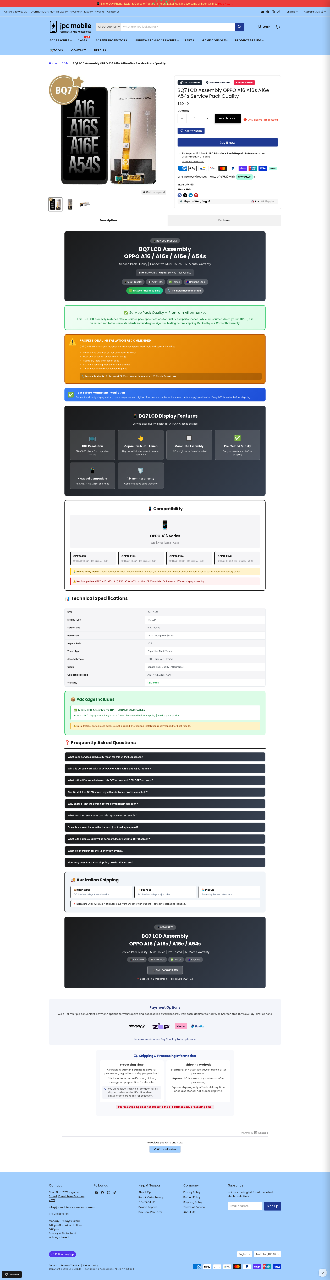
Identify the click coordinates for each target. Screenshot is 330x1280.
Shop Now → (211, 3)
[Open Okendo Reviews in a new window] (254, 1132)
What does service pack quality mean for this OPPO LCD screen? (105, 756)
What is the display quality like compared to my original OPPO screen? (109, 838)
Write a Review (168, 1150)
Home (53, 63)
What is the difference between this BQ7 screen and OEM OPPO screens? (110, 780)
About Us (189, 1212)
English (291, 11)
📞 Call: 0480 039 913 (165, 970)
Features (224, 220)
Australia (313, 11)
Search (53, 1265)
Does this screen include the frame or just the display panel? (103, 827)
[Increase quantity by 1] (207, 118)
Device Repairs (148, 1207)
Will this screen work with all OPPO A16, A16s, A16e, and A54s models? (109, 768)
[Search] (239, 27)
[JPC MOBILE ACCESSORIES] (70, 27)
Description (108, 220)
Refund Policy (191, 1197)
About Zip (145, 1192)
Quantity (183, 110)
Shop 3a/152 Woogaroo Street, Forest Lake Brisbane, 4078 (67, 1196)
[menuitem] (60, 40)
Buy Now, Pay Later (150, 1212)
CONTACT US (147, 1202)
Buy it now (227, 143)
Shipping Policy (192, 1202)
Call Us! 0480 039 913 (15, 12)
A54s (65, 63)
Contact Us (113, 12)
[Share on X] (185, 195)
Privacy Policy (191, 1192)
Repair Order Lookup (151, 1197)
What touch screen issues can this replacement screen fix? (102, 815)
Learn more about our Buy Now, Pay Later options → (165, 1039)
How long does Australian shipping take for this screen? (101, 862)
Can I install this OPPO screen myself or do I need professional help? (108, 792)
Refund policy (90, 1265)
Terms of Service (194, 1207)
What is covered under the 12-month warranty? (95, 850)
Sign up (272, 1206)
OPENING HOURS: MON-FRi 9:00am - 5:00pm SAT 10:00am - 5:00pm (67, 12)
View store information (193, 161)
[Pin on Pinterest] (196, 195)
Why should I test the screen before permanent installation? (103, 803)
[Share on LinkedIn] (191, 195)
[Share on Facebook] (180, 195)
